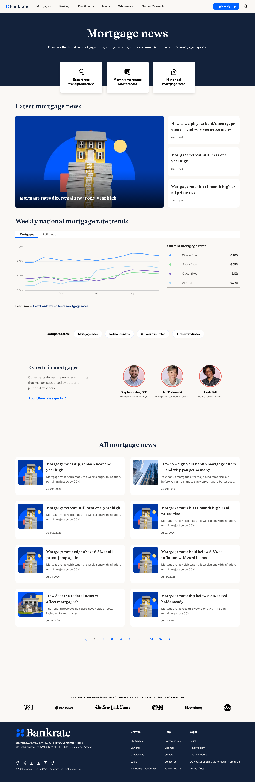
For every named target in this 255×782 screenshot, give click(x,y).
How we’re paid (173, 741)
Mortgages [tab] (27, 234)
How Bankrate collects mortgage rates (60, 306)
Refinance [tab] (49, 234)
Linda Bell (210, 392)
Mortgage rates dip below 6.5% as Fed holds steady (194, 599)
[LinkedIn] (38, 763)
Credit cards (137, 754)
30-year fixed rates (153, 334)
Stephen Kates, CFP (134, 392)
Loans (134, 761)
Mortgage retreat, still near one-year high (199, 158)
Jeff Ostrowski (172, 392)
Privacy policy (197, 747)
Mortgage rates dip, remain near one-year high (68, 198)
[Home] (17, 6)
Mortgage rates (88, 334)
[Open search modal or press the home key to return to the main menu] (246, 6)
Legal (193, 741)
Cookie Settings (198, 754)
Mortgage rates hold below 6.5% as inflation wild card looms (191, 555)
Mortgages (137, 741)
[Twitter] (24, 763)
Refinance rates (119, 334)
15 (160, 639)
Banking (135, 747)
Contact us (170, 761)
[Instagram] (31, 763)
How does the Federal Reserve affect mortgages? (72, 599)
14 (151, 639)
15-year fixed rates (188, 334)
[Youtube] (45, 763)
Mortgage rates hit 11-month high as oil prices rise (203, 190)
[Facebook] (17, 763)
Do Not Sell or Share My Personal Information (215, 761)
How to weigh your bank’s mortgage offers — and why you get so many (203, 126)
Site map (169, 747)
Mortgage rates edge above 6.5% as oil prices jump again (79, 555)
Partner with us (173, 768)
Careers (169, 754)
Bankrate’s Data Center (143, 768)
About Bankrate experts (45, 398)
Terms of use (197, 768)
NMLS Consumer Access (69, 742)
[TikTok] (52, 763)
